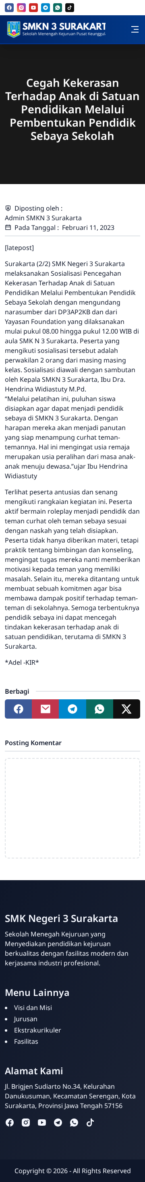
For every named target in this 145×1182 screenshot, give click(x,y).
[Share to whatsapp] (99, 709)
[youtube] (33, 7)
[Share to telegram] (72, 709)
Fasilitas (26, 1041)
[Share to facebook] (18, 709)
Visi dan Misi (33, 1007)
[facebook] (9, 7)
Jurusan (25, 1018)
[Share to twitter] (126, 709)
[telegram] (45, 7)
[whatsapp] (57, 7)
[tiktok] (69, 7)
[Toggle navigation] (135, 29)
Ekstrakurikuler (37, 1030)
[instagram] (21, 7)
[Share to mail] (45, 709)
